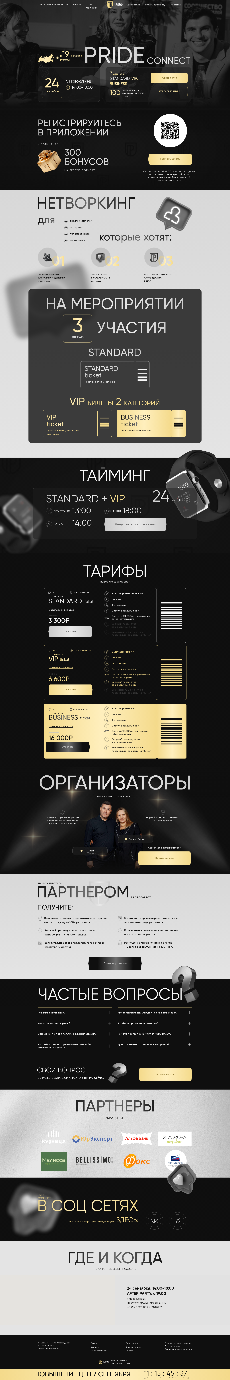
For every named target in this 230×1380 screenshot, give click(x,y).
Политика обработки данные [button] (178, 1343)
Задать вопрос (164, 858)
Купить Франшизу (155, 5)
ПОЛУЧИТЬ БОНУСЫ (170, 159)
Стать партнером (169, 91)
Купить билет (169, 78)
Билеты (77, 5)
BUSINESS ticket (136, 421)
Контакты (176, 5)
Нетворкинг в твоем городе (54, 4)
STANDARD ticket (101, 372)
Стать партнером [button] (115, 963)
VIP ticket (55, 421)
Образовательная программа (178, 1349)
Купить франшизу (133, 1347)
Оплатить (70, 631)
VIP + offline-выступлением (136, 431)
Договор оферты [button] (172, 1346)
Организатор (133, 5)
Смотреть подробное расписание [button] (135, 524)
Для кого (95, 1347)
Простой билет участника (100, 382)
